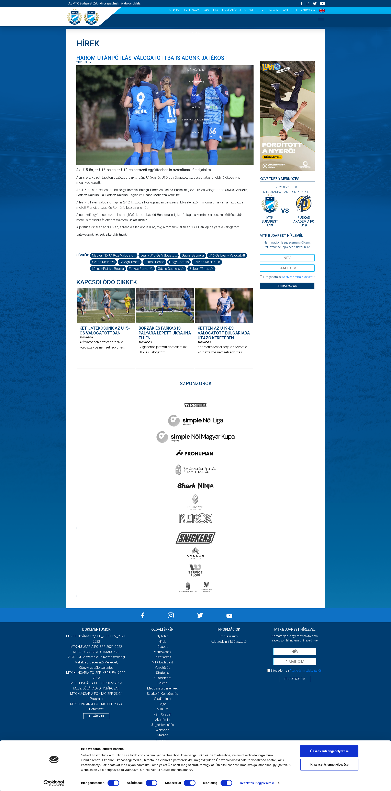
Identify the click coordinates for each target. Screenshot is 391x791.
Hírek (195, 45)
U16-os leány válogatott (227, 255)
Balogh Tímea (129, 262)
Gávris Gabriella (193, 255)
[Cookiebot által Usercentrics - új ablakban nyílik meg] (54, 783)
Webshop (256, 10)
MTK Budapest (162, 662)
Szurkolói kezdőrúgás (162, 694)
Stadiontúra (162, 699)
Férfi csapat (191, 10)
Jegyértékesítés (233, 10)
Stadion (272, 10)
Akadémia (211, 10)
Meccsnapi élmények (162, 688)
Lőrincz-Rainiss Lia (207, 262)
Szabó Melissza (103, 262)
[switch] (151, 783)
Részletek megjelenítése (257, 783)
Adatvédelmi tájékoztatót (297, 277)
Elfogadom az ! (289, 277)
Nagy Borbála (179, 262)
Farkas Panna (154, 262)
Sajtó (196, 131)
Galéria (195, 107)
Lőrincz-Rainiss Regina (108, 269)
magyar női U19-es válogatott (113, 255)
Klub (195, 94)
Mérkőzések (195, 69)
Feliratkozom (287, 285)
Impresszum (229, 636)
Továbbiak (96, 716)
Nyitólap (195, 32)
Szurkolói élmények (195, 119)
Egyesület (289, 10)
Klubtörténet (162, 678)
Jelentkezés (195, 82)
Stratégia (162, 673)
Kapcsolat (309, 10)
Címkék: (82, 255)
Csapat (195, 57)
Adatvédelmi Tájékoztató (229, 642)
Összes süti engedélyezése (329, 751)
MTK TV (174, 10)
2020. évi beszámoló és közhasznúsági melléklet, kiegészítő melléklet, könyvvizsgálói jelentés (96, 662)
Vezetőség (162, 668)
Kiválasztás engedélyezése (329, 764)
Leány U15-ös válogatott (159, 255)
